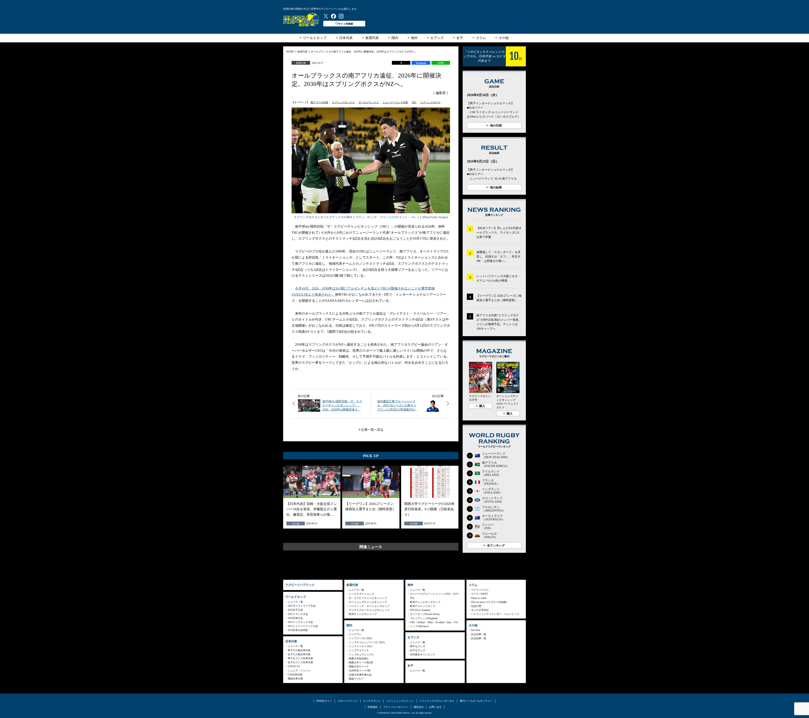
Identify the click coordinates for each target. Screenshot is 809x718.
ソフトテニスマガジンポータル (436, 700)
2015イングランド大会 (300, 622)
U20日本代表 (295, 674)
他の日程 (496, 125)
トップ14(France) (419, 626)
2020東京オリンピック (422, 654)
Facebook (421, 63)
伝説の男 (476, 606)
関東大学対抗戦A (358, 658)
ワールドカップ (315, 38)
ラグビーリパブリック (301, 19)
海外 (414, 38)
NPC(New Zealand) (420, 610)
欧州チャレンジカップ (422, 606)
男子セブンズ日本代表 (300, 658)
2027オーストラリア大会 (302, 605)
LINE (441, 63)
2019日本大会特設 (298, 630)
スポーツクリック (348, 700)
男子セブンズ (417, 646)
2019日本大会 (295, 618)
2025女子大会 (295, 609)
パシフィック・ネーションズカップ (369, 606)
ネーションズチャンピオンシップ (368, 602)
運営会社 (419, 707)
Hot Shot (475, 630)
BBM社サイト (324, 700)
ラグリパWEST (479, 593)
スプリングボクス (430, 102)
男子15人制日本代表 (299, 650)
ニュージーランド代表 (395, 102)
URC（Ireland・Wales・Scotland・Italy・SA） (435, 622)
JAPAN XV (294, 666)
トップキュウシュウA (361, 654)
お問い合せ (435, 707)
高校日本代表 (295, 678)
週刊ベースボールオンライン (476, 700)
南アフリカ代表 (319, 102)
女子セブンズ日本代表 (300, 662)
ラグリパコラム (480, 589)
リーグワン (355, 634)
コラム (481, 38)
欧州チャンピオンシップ (363, 614)
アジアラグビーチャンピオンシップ (369, 610)
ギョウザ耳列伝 (480, 610)
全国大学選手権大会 (360, 674)
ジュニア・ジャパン (299, 670)
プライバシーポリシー (395, 707)
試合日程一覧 (478, 634)
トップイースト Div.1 (361, 646)
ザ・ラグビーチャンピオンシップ (368, 598)
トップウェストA (358, 650)
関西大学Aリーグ (358, 666)
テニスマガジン (372, 700)
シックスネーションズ (361, 593)
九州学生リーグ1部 (359, 670)
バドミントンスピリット (400, 700)
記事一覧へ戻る (372, 429)
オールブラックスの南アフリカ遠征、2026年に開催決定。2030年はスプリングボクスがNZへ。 (364, 51)
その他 (503, 38)
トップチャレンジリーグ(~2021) (367, 642)
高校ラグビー (356, 678)
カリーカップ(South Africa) (424, 614)
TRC (414, 102)
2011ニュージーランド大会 (303, 626)
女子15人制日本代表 (299, 654)
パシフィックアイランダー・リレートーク (495, 614)
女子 (459, 38)
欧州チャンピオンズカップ (425, 602)
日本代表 (346, 38)
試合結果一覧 (478, 638)
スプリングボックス (343, 102)
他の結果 (496, 187)
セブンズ (437, 38)
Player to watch (478, 598)
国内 (394, 38)
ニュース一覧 (295, 601)
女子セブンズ (417, 650)
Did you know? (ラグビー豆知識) (489, 602)
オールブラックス (369, 102)
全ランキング (496, 545)
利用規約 (373, 707)
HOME (290, 51)
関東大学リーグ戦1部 (361, 662)
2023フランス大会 (298, 614)
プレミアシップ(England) (424, 618)
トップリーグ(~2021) (360, 638)
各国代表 (372, 38)
